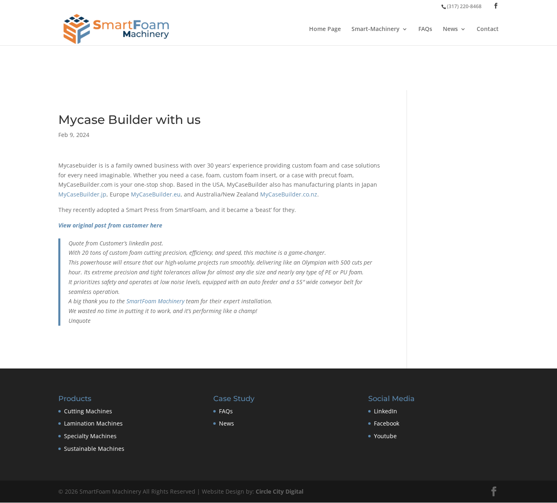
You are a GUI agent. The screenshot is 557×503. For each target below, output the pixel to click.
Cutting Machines (88, 411)
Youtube (385, 436)
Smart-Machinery (375, 29)
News (450, 29)
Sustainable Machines (94, 448)
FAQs (425, 29)
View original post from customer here (110, 225)
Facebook (386, 423)
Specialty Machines (90, 436)
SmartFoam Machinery (155, 301)
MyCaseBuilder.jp (82, 194)
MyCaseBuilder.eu (156, 194)
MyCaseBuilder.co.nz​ (288, 194)
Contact (488, 29)
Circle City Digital (279, 491)
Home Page (325, 29)
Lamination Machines (93, 423)
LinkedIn (385, 411)
